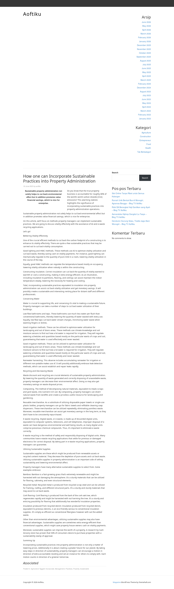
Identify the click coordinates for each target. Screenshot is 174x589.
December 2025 (144, 45)
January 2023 (145, 118)
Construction (145, 136)
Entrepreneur (145, 140)
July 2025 (147, 64)
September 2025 (143, 56)
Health (148, 148)
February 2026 (144, 37)
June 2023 (146, 99)
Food (148, 144)
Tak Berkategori (144, 151)
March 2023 (146, 110)
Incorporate (50, 569)
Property (76, 569)
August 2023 (145, 91)
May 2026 (146, 25)
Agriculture (146, 132)
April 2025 (146, 76)
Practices (69, 569)
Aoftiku (32, 14)
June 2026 (146, 22)
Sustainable (84, 569)
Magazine (117, 582)
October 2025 (145, 53)
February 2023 (144, 114)
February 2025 (144, 83)
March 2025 (146, 80)
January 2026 (145, 41)
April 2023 (146, 106)
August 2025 (145, 60)
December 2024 (144, 87)
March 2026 (146, 33)
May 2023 (146, 103)
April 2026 (146, 29)
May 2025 (146, 72)
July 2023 (147, 95)
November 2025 (144, 49)
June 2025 (146, 68)
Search (115, 172)
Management (60, 569)
